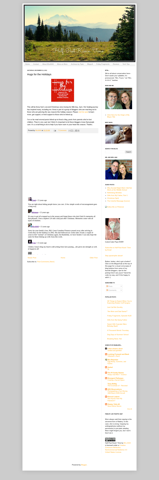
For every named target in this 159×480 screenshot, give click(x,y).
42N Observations (115, 389)
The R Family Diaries (116, 373)
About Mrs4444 (48, 64)
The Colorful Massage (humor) (118, 201)
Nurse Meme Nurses (114, 406)
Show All (129, 409)
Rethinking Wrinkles (114, 193)
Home (27, 64)
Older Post (94, 258)
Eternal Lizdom (113, 397)
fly (108, 369)
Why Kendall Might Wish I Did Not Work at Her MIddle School (119, 189)
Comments (112, 290)
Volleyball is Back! (114, 356)
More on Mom (62, 64)
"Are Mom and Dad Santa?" (117, 311)
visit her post (83, 112)
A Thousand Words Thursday (118, 330)
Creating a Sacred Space (116, 380)
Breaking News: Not (114, 339)
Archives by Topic (77, 64)
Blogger (84, 465)
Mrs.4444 (127, 443)
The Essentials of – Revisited (117, 386)
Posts (110, 286)
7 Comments (62, 130)
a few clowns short (115, 349)
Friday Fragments (102, 64)
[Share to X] (74, 130)
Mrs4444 (38, 130)
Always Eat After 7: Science (117, 374)
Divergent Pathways (115, 378)
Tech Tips (126, 64)
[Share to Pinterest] (78, 130)
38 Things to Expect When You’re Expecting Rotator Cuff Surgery (119, 302)
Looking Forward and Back (118, 354)
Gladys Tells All (114, 404)
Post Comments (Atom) (45, 262)
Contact (36, 64)
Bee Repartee (113, 360)
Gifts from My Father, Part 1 (117, 195)
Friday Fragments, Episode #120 (119, 316)
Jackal (110, 367)
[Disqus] (62, 165)
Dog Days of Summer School (118, 334)
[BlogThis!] (72, 130)
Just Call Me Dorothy (115, 307)
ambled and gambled (115, 350)
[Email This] (69, 130)
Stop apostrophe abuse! (114, 256)
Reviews (116, 64)
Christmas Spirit (113, 198)
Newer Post (32, 258)
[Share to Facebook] (76, 130)
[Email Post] (54, 130)
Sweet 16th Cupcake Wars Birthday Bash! (117, 325)
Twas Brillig (112, 384)
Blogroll (90, 64)
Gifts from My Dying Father (117, 320)
